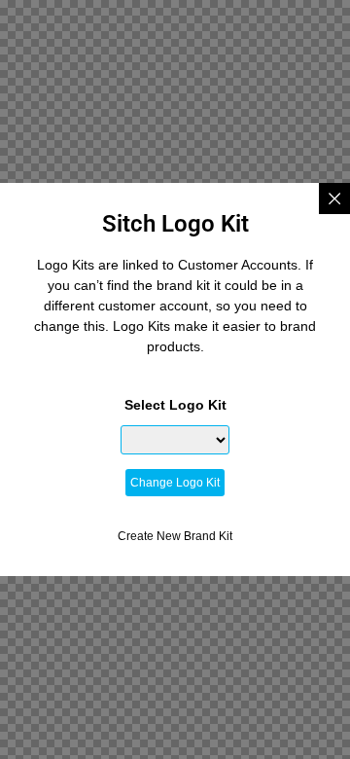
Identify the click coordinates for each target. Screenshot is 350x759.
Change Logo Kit (175, 482)
